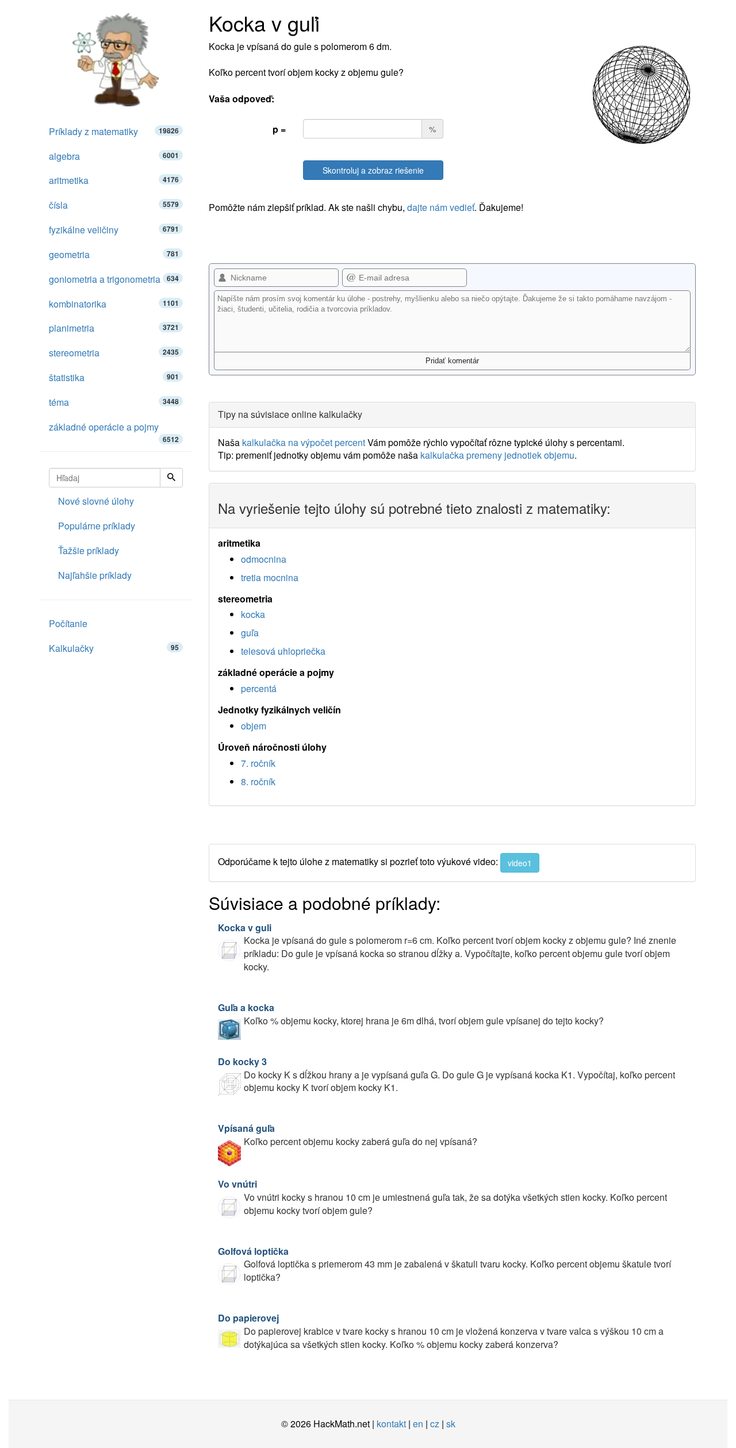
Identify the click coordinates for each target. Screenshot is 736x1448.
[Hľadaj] (171, 477)
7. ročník (258, 763)
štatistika (114, 377)
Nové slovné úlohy (96, 501)
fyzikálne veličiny (114, 229)
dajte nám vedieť (440, 207)
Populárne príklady (96, 525)
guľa (250, 632)
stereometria (114, 352)
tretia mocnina (269, 577)
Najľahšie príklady (95, 575)
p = (279, 129)
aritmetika (114, 180)
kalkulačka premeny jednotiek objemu (497, 455)
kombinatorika (114, 303)
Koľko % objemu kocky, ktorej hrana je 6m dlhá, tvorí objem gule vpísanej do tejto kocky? (411, 1014)
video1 (520, 863)
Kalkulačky (114, 648)
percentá (259, 688)
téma (114, 402)
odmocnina (263, 559)
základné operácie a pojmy (114, 430)
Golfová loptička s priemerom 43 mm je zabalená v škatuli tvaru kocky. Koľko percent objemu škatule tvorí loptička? (444, 1264)
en (418, 1423)
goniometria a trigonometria (114, 279)
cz (434, 1423)
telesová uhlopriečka (283, 651)
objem (253, 725)
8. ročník (258, 781)
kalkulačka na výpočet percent (303, 442)
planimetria (114, 328)
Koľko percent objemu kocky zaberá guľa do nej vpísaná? (347, 1134)
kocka (253, 614)
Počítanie (68, 623)
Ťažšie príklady (88, 550)
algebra (114, 156)
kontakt (391, 1423)
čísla (114, 205)
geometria (114, 254)
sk (450, 1423)
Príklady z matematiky (114, 131)
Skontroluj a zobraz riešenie (373, 170)
